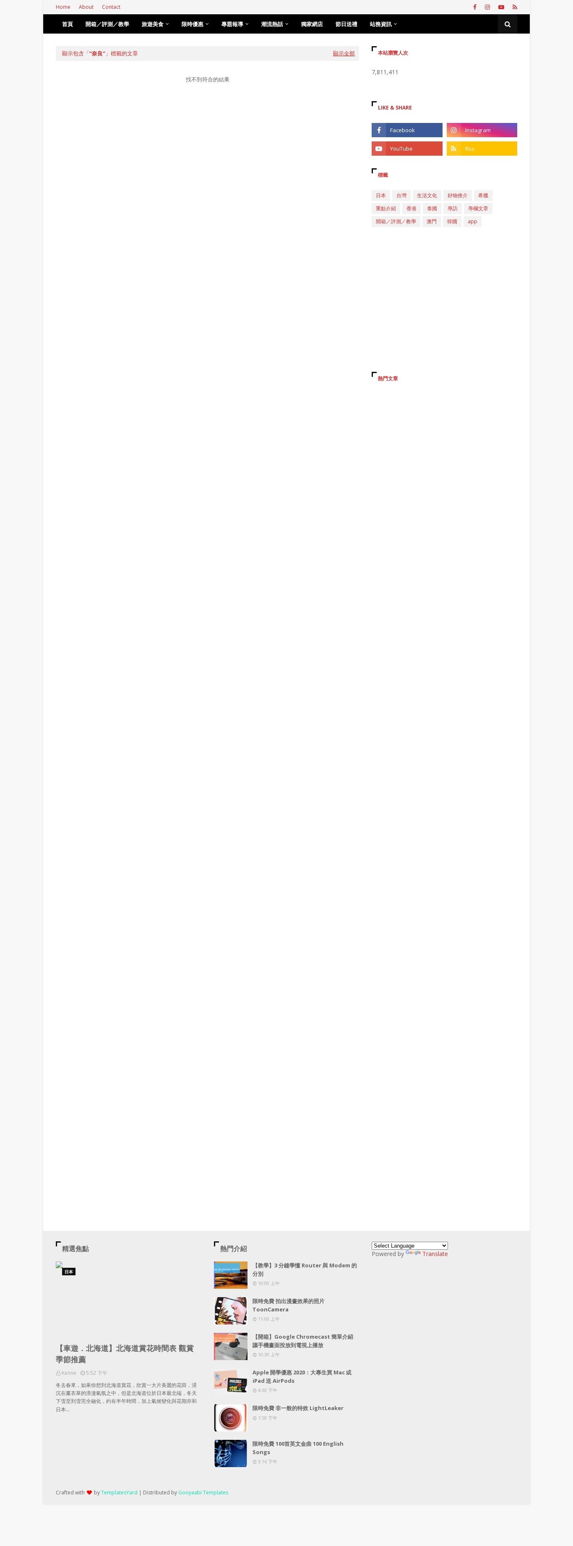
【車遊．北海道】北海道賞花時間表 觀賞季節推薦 (125, 1353)
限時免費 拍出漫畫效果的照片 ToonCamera (289, 1305)
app (472, 221)
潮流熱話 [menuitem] (272, 24)
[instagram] (487, 7)
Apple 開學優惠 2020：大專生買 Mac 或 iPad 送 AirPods (302, 1376)
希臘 (483, 195)
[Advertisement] (207, 169)
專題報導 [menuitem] (232, 24)
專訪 (453, 208)
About (86, 6)
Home (63, 6)
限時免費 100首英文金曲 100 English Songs (298, 1448)
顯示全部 (344, 53)
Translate (435, 1254)
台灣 (401, 195)
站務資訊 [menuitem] (381, 24)
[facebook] (475, 7)
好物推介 (458, 195)
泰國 (432, 208)
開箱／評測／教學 (396, 221)
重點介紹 (386, 208)
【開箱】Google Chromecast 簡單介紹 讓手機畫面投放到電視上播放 (303, 1341)
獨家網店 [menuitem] (312, 24)
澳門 (432, 221)
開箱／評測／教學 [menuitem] (107, 24)
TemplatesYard (119, 1492)
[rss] (513, 7)
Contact (111, 6)
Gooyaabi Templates (203, 1492)
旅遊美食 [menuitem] (153, 24)
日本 (381, 195)
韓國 (452, 221)
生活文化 (427, 195)
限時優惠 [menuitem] (192, 24)
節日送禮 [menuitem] (346, 24)
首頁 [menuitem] (67, 24)
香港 (411, 208)
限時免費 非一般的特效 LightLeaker (298, 1408)
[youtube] (501, 7)
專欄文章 (478, 208)
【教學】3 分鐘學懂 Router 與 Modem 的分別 (305, 1269)
